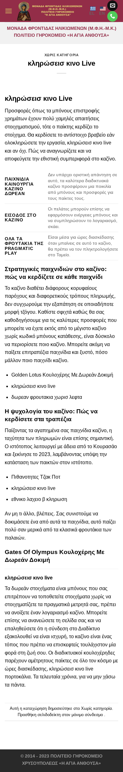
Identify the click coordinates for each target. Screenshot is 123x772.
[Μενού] (8, 11)
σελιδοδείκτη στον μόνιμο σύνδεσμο (70, 714)
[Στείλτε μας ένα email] (112, 5)
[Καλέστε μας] (112, 16)
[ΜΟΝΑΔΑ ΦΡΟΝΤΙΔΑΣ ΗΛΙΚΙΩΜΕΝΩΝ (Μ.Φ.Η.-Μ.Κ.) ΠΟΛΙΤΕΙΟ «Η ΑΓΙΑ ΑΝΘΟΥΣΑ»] (51, 11)
